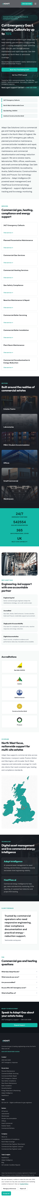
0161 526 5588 (26, 4)
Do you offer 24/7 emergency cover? (14, 988)
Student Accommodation (9, 1118)
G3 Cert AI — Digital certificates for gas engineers (17, 1102)
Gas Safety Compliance (9, 1081)
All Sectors (5, 1111)
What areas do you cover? (10, 977)
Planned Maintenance (8, 1071)
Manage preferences (9, 1188)
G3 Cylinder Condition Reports (11, 1165)
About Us (4, 1137)
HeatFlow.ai (5, 1095)
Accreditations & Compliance (10, 1139)
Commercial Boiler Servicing (10, 1073)
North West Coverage (8, 1142)
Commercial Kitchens (8, 1128)
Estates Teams (6, 1126)
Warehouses (5, 1116)
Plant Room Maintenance (9, 1083)
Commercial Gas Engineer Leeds (11, 1149)
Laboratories (5, 1113)
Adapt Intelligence (7, 1093)
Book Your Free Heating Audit (19, 69)
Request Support (19, 1025)
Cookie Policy (24, 1184)
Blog (3, 1162)
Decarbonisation (7, 1088)
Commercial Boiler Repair (9, 1076)
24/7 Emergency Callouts (9, 1078)
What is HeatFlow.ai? (9, 993)
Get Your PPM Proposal (19, 75)
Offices (4, 1121)
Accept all (6, 1193)
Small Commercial (7, 1123)
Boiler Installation (7, 1086)
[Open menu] (35, 4)
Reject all (23, 1188)
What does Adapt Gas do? (10, 972)
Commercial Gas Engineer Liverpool (12, 1146)
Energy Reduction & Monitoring (11, 1090)
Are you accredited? (8, 982)
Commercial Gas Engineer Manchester (13, 1144)
